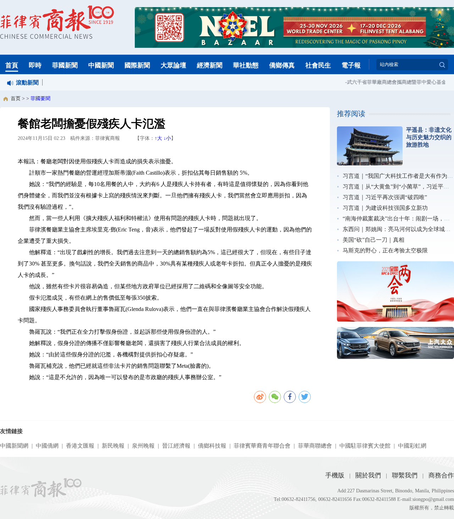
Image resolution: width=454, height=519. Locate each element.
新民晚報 (113, 446)
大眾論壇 (173, 65)
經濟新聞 (209, 65)
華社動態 (246, 65)
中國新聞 (101, 65)
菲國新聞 (65, 65)
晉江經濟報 (176, 446)
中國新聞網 (14, 446)
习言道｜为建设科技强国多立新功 (385, 208)
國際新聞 (137, 65)
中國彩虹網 (412, 446)
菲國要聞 (40, 98)
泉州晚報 (143, 446)
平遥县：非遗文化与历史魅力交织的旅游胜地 (429, 137)
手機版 (334, 475)
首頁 (11, 65)
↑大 (158, 138)
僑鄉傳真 (282, 65)
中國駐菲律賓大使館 (365, 446)
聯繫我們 (404, 475)
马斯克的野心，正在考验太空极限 (385, 250)
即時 (35, 65)
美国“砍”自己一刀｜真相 (373, 240)
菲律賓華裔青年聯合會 (262, 446)
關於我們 (368, 475)
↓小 (167, 138)
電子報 (351, 65)
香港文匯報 (80, 446)
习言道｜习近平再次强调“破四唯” (385, 197)
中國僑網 (47, 446)
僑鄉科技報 (212, 446)
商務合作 (441, 475)
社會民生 (318, 65)
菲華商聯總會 (315, 446)
